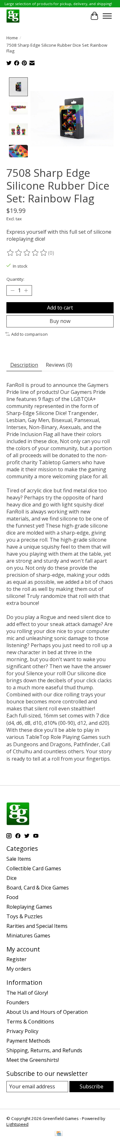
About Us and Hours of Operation (47, 1011)
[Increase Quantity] (26, 290)
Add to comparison (29, 334)
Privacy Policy (22, 1031)
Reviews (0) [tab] (59, 364)
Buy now (60, 321)
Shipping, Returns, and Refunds (44, 1050)
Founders (17, 1002)
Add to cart (60, 307)
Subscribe (91, 1086)
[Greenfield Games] (13, 15)
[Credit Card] (59, 1134)
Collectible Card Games (33, 868)
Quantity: (15, 279)
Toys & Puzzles (24, 916)
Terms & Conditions (30, 1021)
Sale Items (18, 858)
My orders (18, 968)
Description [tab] (24, 364)
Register (16, 959)
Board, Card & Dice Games (37, 887)
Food (12, 897)
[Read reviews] (27, 253)
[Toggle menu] (107, 16)
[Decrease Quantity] (12, 290)
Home (12, 38)
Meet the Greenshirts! (32, 1059)
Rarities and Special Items (37, 925)
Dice (11, 878)
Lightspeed (17, 1124)
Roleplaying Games (29, 906)
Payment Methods (28, 1040)
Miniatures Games (28, 935)
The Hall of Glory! (27, 992)
